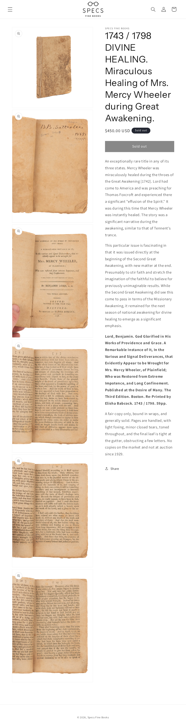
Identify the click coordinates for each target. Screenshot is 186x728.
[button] (10, 9)
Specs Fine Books (98, 717)
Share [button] (114, 468)
